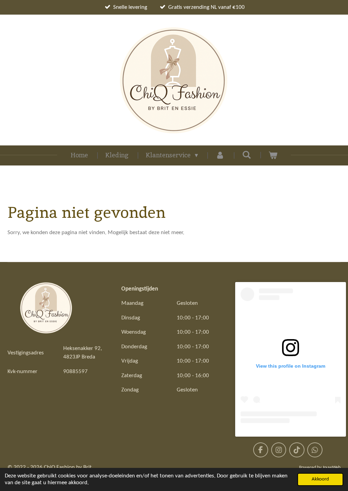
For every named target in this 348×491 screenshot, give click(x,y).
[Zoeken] (246, 154)
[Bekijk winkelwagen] (273, 155)
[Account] (220, 155)
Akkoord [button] (320, 479)
